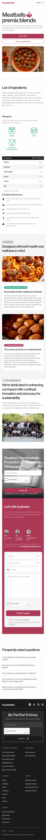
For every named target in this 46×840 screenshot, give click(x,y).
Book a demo (23, 36)
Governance (6, 819)
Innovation (5, 791)
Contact (4, 801)
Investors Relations (8, 812)
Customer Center (30, 780)
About (4, 780)
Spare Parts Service (31, 787)
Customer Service (31, 784)
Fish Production (30, 752)
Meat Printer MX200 (8, 756)
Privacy (11, 831)
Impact (4, 787)
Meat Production (30, 756)
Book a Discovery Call (9, 770)
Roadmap (5, 784)
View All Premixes (8, 766)
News (4, 798)
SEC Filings (6, 815)
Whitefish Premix (7, 763)
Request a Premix (30, 791)
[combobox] (8, 569)
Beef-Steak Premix (8, 759)
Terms (4, 831)
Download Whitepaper (23, 41)
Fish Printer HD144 (8, 752)
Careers (4, 794)
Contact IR (5, 822)
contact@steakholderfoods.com (30, 546)
